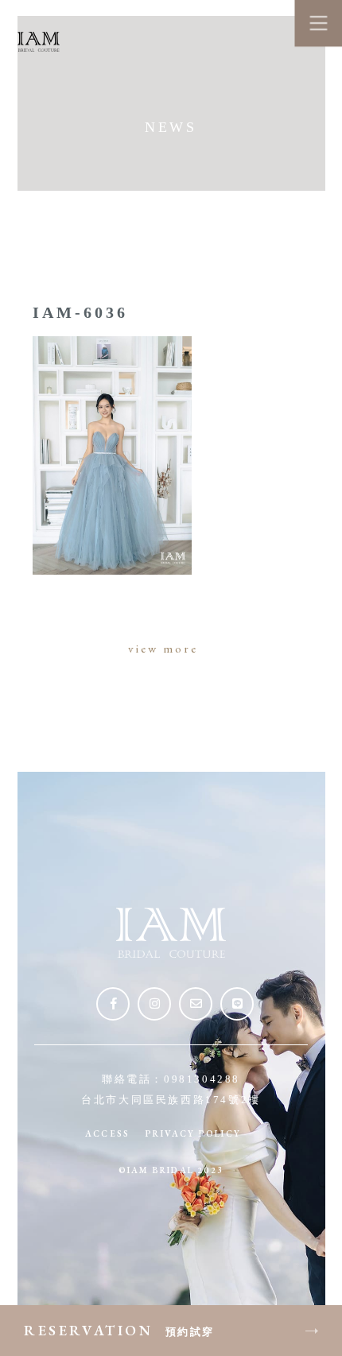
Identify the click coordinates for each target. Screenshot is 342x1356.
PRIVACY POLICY (193, 1133)
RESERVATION (119, 1330)
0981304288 (202, 1079)
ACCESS (107, 1133)
